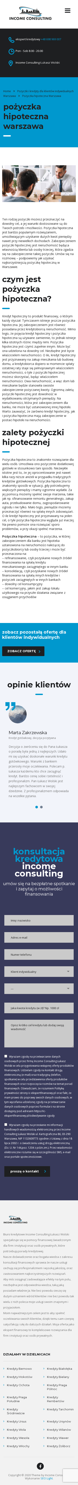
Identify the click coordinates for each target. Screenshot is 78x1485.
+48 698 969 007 (51, 39)
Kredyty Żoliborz (58, 1446)
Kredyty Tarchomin (60, 1409)
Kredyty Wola (16, 1429)
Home (7, 91)
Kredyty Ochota (18, 1385)
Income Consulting (57, 1475)
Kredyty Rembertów (55, 1399)
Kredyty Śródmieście (16, 1411)
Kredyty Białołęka (59, 1368)
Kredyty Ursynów (59, 1421)
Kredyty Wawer (58, 1438)
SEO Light (47, 1478)
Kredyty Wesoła (18, 1438)
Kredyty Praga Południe (17, 1399)
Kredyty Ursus (16, 1421)
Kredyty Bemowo (19, 1368)
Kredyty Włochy (18, 1446)
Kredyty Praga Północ (57, 1387)
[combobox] (39, 971)
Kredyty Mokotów (19, 1377)
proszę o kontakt (24, 1171)
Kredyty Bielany (58, 1377)
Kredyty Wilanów (59, 1429)
